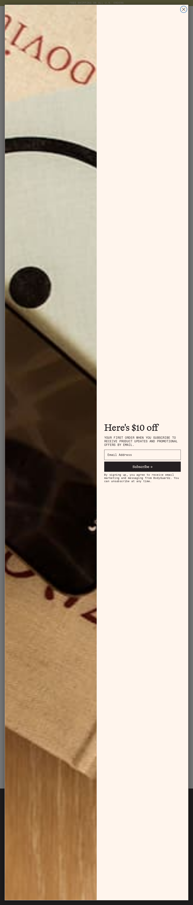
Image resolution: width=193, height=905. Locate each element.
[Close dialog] (183, 9)
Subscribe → (142, 466)
